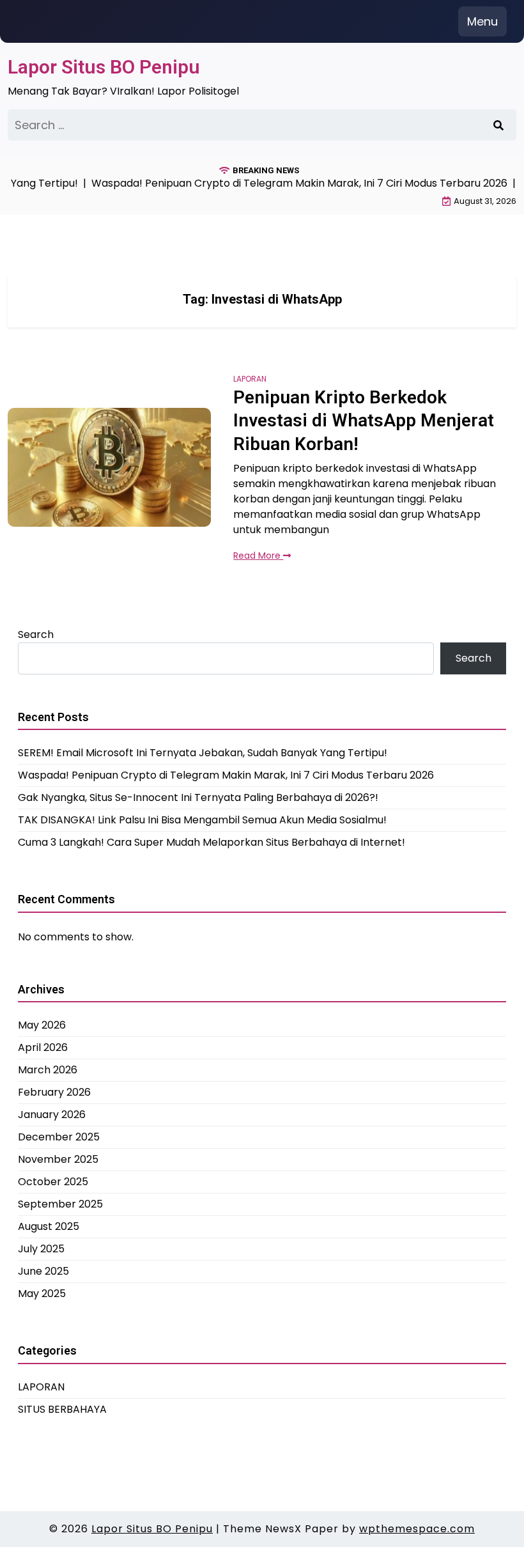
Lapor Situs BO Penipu (104, 67)
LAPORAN (249, 378)
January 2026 (52, 1114)
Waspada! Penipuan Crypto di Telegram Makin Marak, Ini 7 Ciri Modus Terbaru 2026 (226, 775)
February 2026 (54, 1092)
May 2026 (42, 1025)
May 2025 (42, 1293)
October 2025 (53, 1181)
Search (36, 634)
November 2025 (58, 1159)
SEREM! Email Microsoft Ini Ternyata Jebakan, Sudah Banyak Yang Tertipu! (202, 752)
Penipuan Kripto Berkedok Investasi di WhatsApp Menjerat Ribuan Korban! (363, 421)
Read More (258, 555)
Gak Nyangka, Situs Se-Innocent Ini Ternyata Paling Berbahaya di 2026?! (198, 797)
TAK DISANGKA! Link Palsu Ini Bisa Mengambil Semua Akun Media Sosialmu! (202, 819)
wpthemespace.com (417, 1528)
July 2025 (41, 1248)
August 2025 (48, 1226)
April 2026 (43, 1047)
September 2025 (60, 1204)
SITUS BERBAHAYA (62, 1409)
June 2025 (43, 1271)
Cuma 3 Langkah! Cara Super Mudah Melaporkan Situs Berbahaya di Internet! (211, 842)
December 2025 (59, 1137)
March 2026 (47, 1069)
